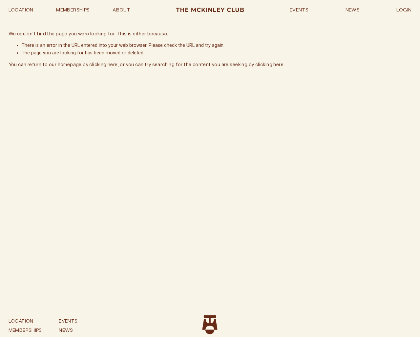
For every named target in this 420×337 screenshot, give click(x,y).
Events (299, 10)
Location (21, 10)
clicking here (103, 64)
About (121, 10)
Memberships (73, 10)
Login (403, 10)
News (353, 10)
